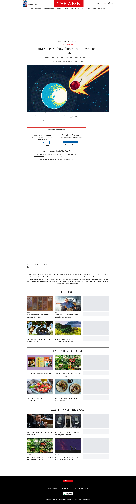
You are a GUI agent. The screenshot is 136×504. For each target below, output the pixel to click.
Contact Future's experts (55, 486)
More (83, 8)
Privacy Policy (81, 486)
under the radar (68, 44)
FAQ (60, 488)
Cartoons (66, 8)
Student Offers (101, 8)
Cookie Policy (90, 486)
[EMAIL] (28, 267)
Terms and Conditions (70, 486)
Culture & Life (66, 41)
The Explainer (37, 8)
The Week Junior (92, 8)
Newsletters (58, 8)
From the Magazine (75, 8)
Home (59, 41)
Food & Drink (74, 41)
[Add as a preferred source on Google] (68, 493)
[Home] (31, 8)
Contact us (70, 159)
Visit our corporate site (85, 499)
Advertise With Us (53, 488)
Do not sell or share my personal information (75, 488)
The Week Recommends (48, 8)
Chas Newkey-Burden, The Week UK (63, 61)
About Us (44, 486)
